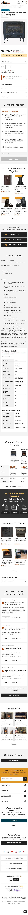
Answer (6, 617)
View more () (14, 690)
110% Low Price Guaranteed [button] (14, 863)
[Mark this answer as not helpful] (19, 617)
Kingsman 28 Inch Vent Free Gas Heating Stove (20, 561)
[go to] (7, 180)
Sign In (14, 825)
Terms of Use (10, 903)
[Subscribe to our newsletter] (25, 779)
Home (2, 5)
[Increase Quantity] (11, 67)
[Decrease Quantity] (7, 67)
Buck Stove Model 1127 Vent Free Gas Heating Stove (20, 540)
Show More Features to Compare (14, 486)
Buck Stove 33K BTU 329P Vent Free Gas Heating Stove (6, 540)
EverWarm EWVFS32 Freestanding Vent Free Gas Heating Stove (7, 562)
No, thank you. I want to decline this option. (14, 147)
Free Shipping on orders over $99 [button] (14, 858)
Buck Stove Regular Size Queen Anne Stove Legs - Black (20, 188)
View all (14, 218)
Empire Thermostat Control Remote (5, 187)
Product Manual (8, 273)
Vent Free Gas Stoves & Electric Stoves (16, 5)
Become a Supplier (14, 842)
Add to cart (14, 159)
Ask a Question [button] (14, 695)
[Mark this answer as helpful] (16, 617)
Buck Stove (11, 260)
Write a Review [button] (4, 17)
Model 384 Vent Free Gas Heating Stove (14, 460)
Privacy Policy (17, 903)
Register (14, 820)
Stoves (6, 5)
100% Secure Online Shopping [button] (14, 868)
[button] (14, 240)
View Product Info (9, 119)
